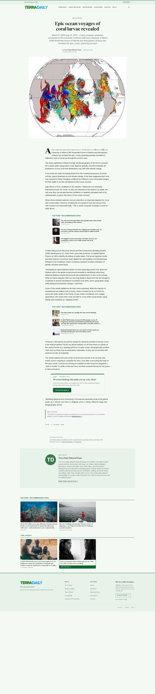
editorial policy (66, 477)
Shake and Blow (75, 7)
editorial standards (66, 442)
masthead (78, 442)
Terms (127, 607)
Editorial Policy (95, 592)
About (114, 7)
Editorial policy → (77, 416)
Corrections (94, 595)
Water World (87, 7)
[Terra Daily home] (36, 7)
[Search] (129, 7)
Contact (92, 599)
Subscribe (126, 2)
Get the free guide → (62, 390)
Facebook (56, 424)
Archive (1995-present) (72, 599)
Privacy (120, 607)
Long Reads (98, 7)
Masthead (93, 589)
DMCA (133, 607)
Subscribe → (123, 595)
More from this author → (68, 481)
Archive (107, 7)
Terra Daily (62, 7)
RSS (126, 599)
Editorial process (88, 50)
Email (62, 424)
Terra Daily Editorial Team (72, 50)
